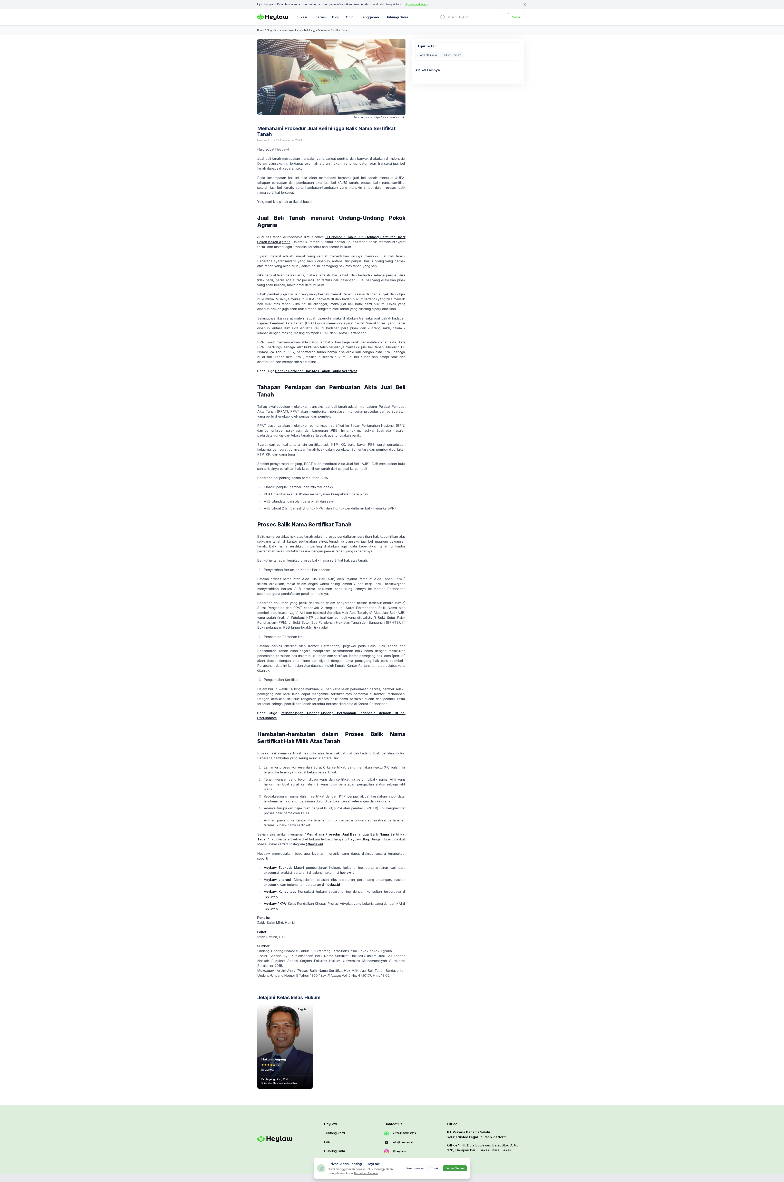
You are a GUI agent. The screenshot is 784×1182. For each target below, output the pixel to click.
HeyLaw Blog (358, 839)
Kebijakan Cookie (366, 1173)
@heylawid (314, 844)
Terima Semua (454, 1168)
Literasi (320, 17)
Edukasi (301, 17)
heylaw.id (347, 872)
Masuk (516, 17)
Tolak (435, 1168)
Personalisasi (415, 1168)
